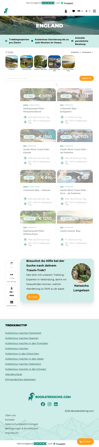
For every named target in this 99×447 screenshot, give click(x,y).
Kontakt (9, 419)
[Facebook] (43, 405)
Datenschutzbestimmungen (21, 424)
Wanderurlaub (13, 374)
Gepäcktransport (12, 305)
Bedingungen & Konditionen (21, 428)
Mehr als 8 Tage (11, 281)
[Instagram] (50, 405)
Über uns (10, 415)
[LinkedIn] (56, 405)
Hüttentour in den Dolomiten (22, 353)
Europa (10, 52)
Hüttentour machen (16, 348)
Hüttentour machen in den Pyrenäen (26, 343)
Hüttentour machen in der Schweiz (25, 369)
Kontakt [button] (33, 297)
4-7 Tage (11, 278)
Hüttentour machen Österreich (23, 364)
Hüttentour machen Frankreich (23, 333)
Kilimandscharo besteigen (20, 379)
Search (85, 78)
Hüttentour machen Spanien (22, 338)
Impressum (11, 433)
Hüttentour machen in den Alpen (24, 358)
